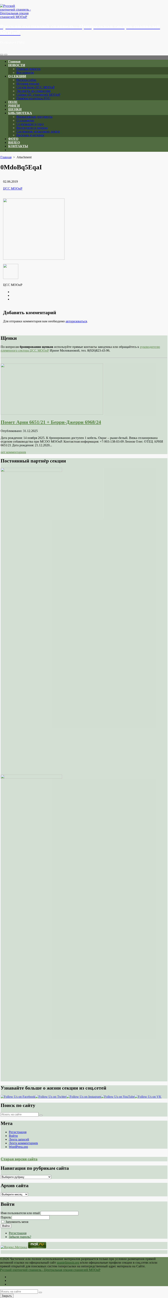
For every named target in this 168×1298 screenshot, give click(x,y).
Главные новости (28, 69)
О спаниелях (25, 120)
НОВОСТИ (16, 65)
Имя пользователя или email (20, 1213)
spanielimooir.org (68, 1262)
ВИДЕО (14, 142)
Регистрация (17, 1132)
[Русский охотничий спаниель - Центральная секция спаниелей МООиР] (84, 11)
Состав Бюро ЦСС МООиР (35, 87)
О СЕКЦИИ (17, 76)
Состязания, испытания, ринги (38, 131)
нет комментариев (13, 452)
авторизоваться (76, 321)
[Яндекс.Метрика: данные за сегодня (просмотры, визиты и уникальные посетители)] (14, 1247)
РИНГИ (14, 105)
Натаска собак (26, 80)
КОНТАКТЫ (18, 146)
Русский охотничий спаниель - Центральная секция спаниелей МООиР (50, 1270)
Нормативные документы (34, 116)
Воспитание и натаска (32, 127)
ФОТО (13, 139)
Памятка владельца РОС (33, 98)
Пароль (6, 1217)
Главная (14, 61)
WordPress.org (18, 1146)
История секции (27, 83)
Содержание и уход (30, 124)
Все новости (25, 72)
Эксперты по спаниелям (33, 91)
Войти (13, 1135)
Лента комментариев (23, 1143)
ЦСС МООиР (12, 188)
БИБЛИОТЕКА (20, 113)
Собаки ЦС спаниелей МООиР (38, 94)
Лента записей (19, 1139)
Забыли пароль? (20, 1236)
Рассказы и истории (30, 135)
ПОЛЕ (13, 102)
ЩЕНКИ (15, 109)
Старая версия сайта (19, 1159)
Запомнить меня (17, 1222)
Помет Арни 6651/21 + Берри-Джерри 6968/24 (51, 422)
